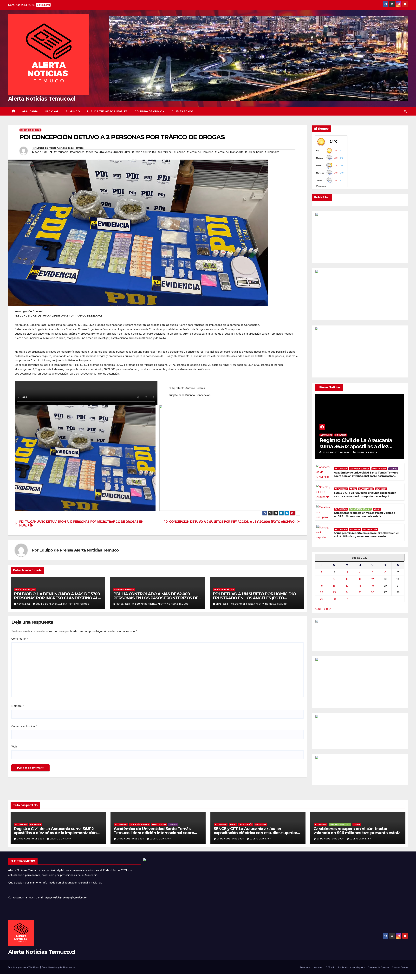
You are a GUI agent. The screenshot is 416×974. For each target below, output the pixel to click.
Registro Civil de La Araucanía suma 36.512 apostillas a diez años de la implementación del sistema (55, 832)
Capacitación (366, 489)
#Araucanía (61, 152)
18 (359, 585)
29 (321, 599)
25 (359, 592)
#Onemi (118, 152)
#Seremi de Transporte (229, 152)
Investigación (379, 469)
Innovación (340, 435)
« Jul (318, 608)
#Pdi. (127, 152)
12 (372, 579)
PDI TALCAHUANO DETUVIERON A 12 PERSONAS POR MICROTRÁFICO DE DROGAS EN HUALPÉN (81, 523)
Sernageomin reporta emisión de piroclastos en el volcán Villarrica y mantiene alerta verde (366, 535)
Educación (381, 489)
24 (347, 592)
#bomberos (77, 152)
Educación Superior (359, 469)
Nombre (17, 706)
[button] (405, 111)
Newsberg (53, 967)
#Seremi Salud (254, 152)
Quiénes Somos (182, 111)
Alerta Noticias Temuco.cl (41, 98)
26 (372, 592)
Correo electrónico (24, 726)
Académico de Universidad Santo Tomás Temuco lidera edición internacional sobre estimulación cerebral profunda (366, 476)
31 (347, 599)
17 (347, 585)
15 (321, 585)
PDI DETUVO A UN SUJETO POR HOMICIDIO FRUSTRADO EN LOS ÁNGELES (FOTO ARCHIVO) (254, 597)
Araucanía (30, 111)
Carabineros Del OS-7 (360, 509)
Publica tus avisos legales (107, 111)
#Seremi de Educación (171, 152)
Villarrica (355, 529)
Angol (353, 489)
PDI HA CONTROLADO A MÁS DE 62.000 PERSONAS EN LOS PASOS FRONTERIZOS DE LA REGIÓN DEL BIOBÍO (155, 597)
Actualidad (326, 435)
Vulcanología (370, 529)
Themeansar (69, 967)
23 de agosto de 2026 (336, 452)
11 (360, 579)
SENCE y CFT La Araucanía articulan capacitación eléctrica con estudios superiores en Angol (365, 494)
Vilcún (377, 509)
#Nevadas (105, 152)
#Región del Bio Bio (144, 152)
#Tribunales (272, 152)
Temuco (393, 469)
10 (347, 579)
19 (372, 585)
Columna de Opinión (149, 111)
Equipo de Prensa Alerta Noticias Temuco (60, 147)
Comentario (19, 638)
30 (334, 599)
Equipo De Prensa (366, 452)
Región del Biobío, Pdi (30, 130)
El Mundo (73, 111)
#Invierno (92, 152)
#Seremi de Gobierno (200, 152)
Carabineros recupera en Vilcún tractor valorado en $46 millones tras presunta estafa (364, 514)
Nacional (52, 111)
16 (334, 585)
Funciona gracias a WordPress (24, 967)
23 (334, 592)
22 (321, 592)
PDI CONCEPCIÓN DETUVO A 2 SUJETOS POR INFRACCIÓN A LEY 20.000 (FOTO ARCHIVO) (229, 522)
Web (14, 746)
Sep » (327, 608)
